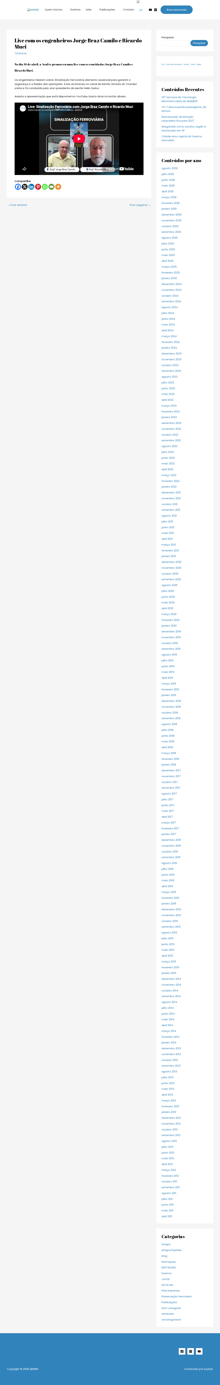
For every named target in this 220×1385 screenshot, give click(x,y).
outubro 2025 (170, 226)
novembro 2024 (172, 290)
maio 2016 (168, 880)
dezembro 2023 (172, 353)
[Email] (51, 187)
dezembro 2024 (172, 284)
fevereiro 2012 (170, 1176)
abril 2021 (167, 539)
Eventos (75, 9)
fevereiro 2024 (171, 342)
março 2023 (169, 405)
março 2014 (169, 1031)
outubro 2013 (170, 1060)
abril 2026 (167, 191)
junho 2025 (168, 249)
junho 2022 (168, 458)
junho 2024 (168, 319)
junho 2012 (168, 1152)
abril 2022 (167, 469)
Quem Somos (53, 9)
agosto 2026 (170, 168)
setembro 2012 (171, 1135)
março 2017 (169, 822)
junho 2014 (168, 1013)
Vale (193, 64)
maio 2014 (168, 1019)
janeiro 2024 (169, 347)
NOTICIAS (167, 1285)
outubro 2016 (170, 851)
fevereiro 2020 (171, 620)
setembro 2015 (171, 926)
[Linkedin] (31, 187)
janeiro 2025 (169, 278)
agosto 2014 (169, 1002)
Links (88, 9)
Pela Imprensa (171, 1290)
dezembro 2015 (171, 909)
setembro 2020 (171, 579)
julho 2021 (167, 521)
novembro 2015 (171, 915)
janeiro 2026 (169, 209)
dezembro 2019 (171, 631)
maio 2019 (168, 672)
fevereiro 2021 (170, 550)
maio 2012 (168, 1158)
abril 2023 (167, 400)
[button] (177, 9)
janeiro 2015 (169, 973)
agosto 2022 (169, 446)
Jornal (165, 1279)
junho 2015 (168, 944)
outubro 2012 (170, 1129)
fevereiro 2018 (170, 759)
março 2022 (169, 475)
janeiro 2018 (169, 764)
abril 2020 (167, 608)
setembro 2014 (171, 996)
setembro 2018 (171, 718)
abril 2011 (167, 1216)
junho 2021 (168, 527)
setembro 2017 (171, 788)
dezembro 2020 (172, 562)
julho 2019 (167, 660)
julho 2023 (168, 382)
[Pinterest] (38, 187)
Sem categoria (171, 1308)
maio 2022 (168, 463)
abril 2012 (167, 1164)
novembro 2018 (171, 707)
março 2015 (169, 961)
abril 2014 (167, 1025)
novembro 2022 (171, 429)
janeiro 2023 (169, 417)
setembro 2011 (171, 1187)
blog (164, 1256)
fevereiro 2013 (170, 1106)
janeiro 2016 (169, 903)
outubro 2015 (170, 921)
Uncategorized (171, 1319)
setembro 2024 (171, 301)
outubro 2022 (170, 434)
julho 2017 (167, 799)
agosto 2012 (169, 1141)
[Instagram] (155, 9)
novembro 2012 (171, 1123)
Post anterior (17, 205)
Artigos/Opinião (172, 1250)
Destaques (169, 1262)
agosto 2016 (169, 863)
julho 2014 (168, 1008)
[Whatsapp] (45, 187)
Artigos (166, 1244)
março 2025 (169, 266)
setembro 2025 (171, 232)
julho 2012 (167, 1147)
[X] (25, 187)
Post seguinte (140, 205)
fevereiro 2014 (170, 1037)
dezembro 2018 (171, 701)
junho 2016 (168, 874)
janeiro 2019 (169, 695)
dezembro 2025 (172, 214)
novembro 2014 (171, 984)
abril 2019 (167, 678)
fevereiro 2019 (170, 689)
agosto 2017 (169, 793)
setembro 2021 (171, 510)
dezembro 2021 (171, 492)
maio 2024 (168, 324)
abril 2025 (168, 261)
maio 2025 (168, 255)
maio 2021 (168, 533)
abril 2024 (168, 330)
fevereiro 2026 (171, 203)
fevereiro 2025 (171, 272)
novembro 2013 (171, 1054)
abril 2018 (167, 747)
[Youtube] (150, 9)
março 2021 (169, 544)
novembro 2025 (172, 220)
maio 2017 (168, 811)
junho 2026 (168, 180)
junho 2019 (168, 666)
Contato (128, 9)
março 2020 (169, 614)
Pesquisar (168, 37)
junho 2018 (168, 736)
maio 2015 (168, 950)
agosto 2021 (169, 515)
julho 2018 (167, 730)
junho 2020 (168, 597)
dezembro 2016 (171, 840)
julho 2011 (167, 1199)
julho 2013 (167, 1077)
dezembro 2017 (171, 770)
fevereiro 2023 (171, 411)
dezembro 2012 (171, 1118)
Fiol (163, 64)
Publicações (107, 9)
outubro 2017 (170, 782)
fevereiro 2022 (170, 481)
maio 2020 (168, 602)
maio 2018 (168, 741)
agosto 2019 (169, 654)
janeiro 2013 (169, 1112)
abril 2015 (167, 955)
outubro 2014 (170, 990)
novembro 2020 (171, 568)
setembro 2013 (171, 1065)
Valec (198, 64)
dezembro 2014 (171, 979)
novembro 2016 (171, 846)
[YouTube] (199, 1351)
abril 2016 (167, 886)
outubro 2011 (169, 1181)
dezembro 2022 (171, 423)
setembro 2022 (171, 440)
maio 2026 (168, 185)
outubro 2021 (170, 504)
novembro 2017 (171, 776)
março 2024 (169, 336)
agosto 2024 (170, 307)
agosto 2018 (169, 724)
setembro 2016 (171, 857)
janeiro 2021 (169, 556)
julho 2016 (167, 869)
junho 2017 (168, 805)
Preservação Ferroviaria (176, 1296)
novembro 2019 (171, 637)
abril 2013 (167, 1094)
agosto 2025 (170, 237)
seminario (168, 1314)
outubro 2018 (170, 712)
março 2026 (169, 197)
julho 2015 (168, 938)
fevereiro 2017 (170, 828)
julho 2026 (168, 174)
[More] (58, 187)
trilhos (186, 64)
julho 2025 (168, 243)
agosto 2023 (170, 376)
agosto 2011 (169, 1193)
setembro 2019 (171, 649)
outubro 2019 (170, 643)
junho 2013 (168, 1083)
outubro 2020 (170, 573)
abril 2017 (167, 817)
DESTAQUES (169, 1267)
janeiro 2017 (169, 834)
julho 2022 (168, 452)
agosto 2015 (169, 932)
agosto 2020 (170, 585)
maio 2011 (167, 1210)
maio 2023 (168, 394)
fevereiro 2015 (170, 967)
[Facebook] (18, 187)
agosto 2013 (169, 1071)
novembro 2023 (171, 359)
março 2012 (169, 1170)
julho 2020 (168, 591)
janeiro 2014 (169, 1042)
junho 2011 (168, 1204)
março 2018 (169, 753)
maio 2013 (168, 1089)
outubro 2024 (170, 295)
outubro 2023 (170, 365)
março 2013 (169, 1100)
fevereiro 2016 (170, 898)
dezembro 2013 (171, 1048)
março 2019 (169, 683)
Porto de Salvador (174, 64)
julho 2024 (168, 313)
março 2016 (169, 892)
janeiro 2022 (169, 486)
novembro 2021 (171, 498)
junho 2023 (168, 388)
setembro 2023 (171, 371)
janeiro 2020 (169, 625)
